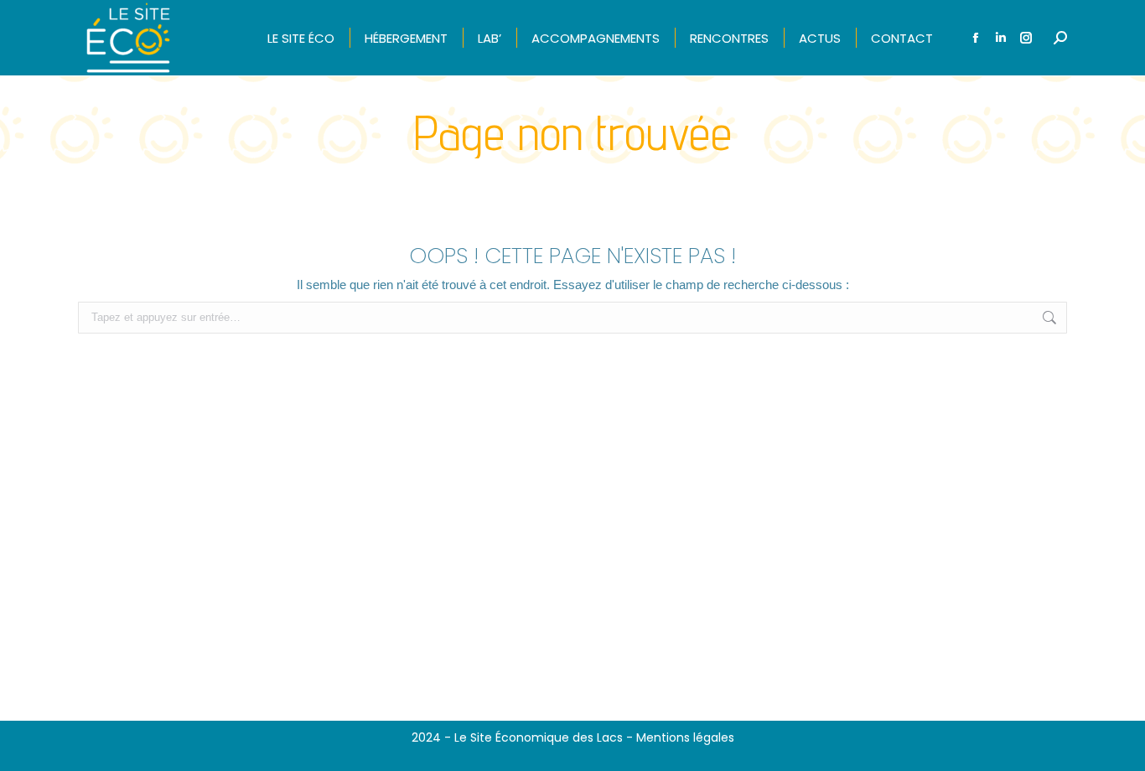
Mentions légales (685, 737)
